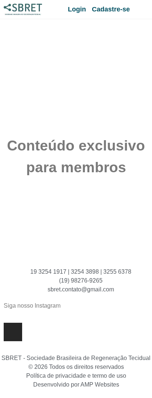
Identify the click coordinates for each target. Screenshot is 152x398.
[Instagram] (13, 332)
